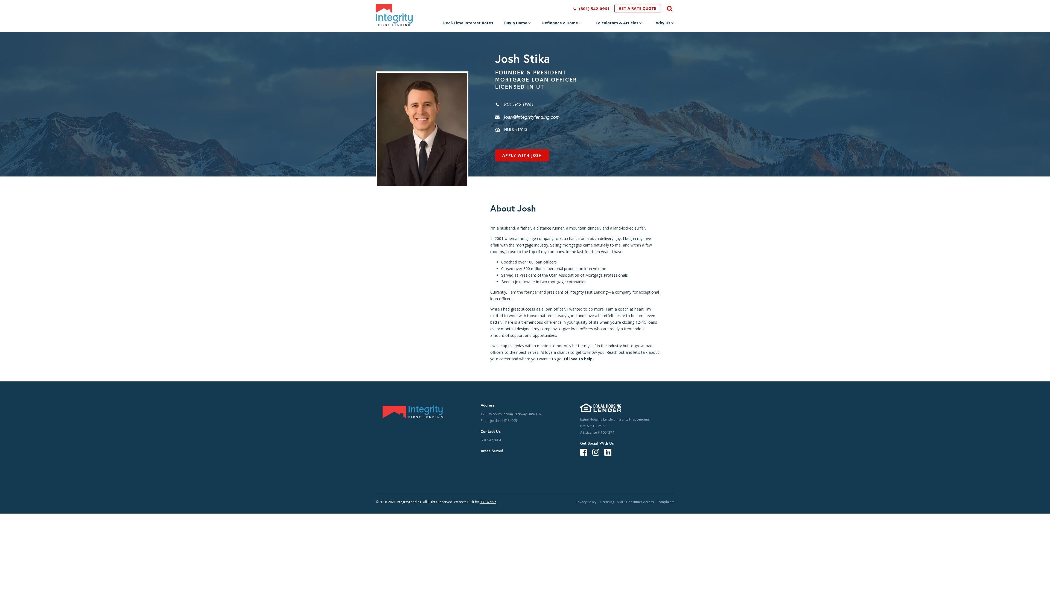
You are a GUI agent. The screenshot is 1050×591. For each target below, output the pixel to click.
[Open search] (667, 8)
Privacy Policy (586, 502)
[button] (518, 24)
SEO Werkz (488, 502)
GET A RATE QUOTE (637, 8)
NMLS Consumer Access (635, 502)
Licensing (607, 502)
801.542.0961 (491, 440)
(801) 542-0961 (594, 8)
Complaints (665, 502)
